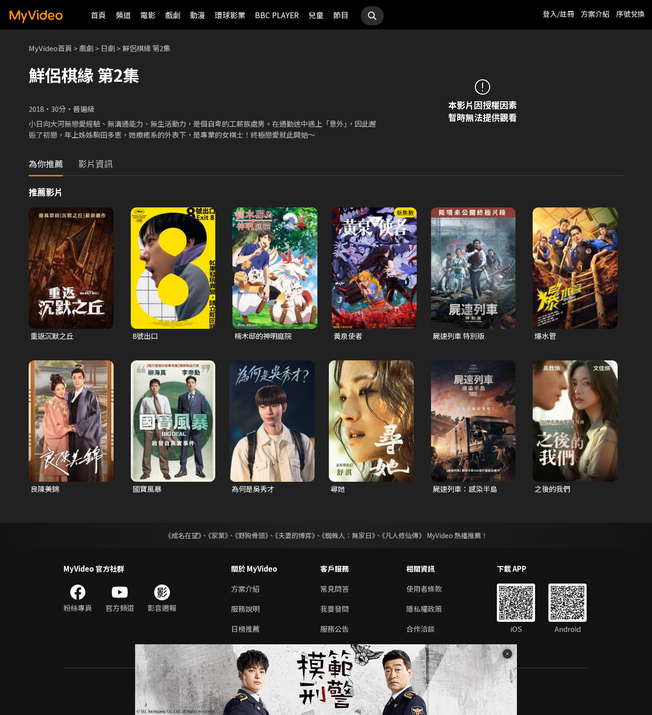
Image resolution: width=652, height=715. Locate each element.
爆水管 (545, 336)
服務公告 (334, 629)
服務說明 (245, 609)
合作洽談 (420, 629)
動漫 (197, 15)
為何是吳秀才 (252, 489)
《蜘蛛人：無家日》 (348, 535)
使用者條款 (424, 589)
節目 (340, 15)
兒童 (316, 15)
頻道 (123, 15)
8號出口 (145, 336)
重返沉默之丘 (52, 336)
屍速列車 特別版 (458, 336)
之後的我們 (552, 489)
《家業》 (218, 535)
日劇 (108, 48)
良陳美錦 (45, 489)
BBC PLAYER (277, 15)
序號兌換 (630, 14)
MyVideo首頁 (50, 48)
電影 (148, 15)
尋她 (338, 489)
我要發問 (334, 609)
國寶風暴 (147, 489)
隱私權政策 (424, 609)
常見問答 (334, 589)
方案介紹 (595, 14)
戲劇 (172, 15)
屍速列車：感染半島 (465, 489)
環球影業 (230, 15)
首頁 (98, 15)
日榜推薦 (245, 629)
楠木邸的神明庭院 (263, 336)
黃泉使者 (348, 336)
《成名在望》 (183, 535)
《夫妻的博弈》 (295, 535)
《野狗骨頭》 (251, 535)
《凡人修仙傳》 (403, 535)
